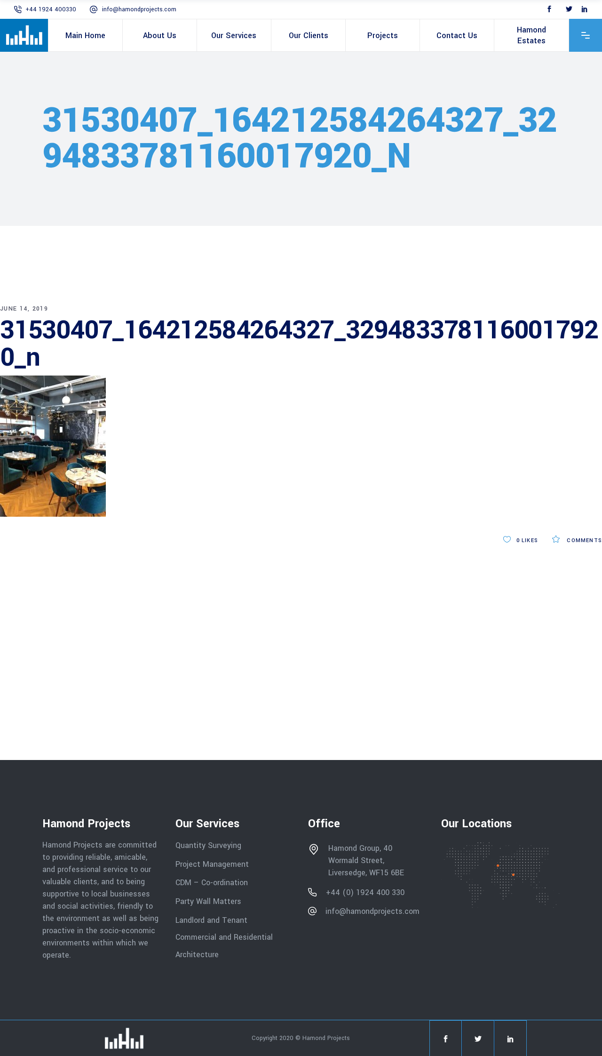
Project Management (212, 863)
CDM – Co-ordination (211, 882)
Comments (583, 540)
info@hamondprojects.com (139, 9)
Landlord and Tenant (211, 919)
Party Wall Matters (208, 901)
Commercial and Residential (224, 937)
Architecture (198, 954)
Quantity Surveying (208, 845)
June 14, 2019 (24, 308)
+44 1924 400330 (50, 9)
